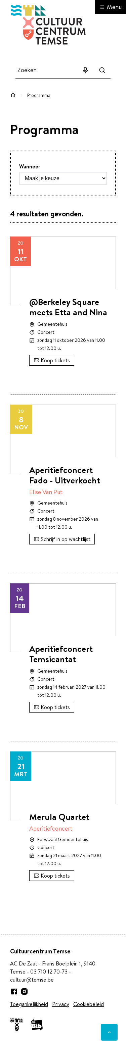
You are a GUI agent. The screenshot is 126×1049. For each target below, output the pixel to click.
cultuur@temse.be (32, 979)
